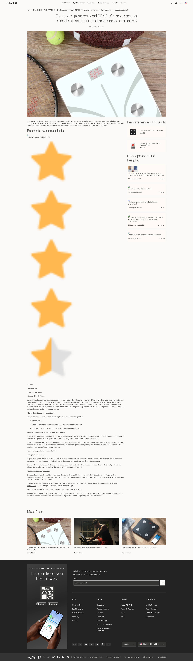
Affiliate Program (151, 605)
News (123, 617)
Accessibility (161, 657)
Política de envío (148, 657)
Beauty (74, 621)
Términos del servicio (131, 657)
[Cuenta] (176, 2)
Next (162, 583)
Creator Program (151, 609)
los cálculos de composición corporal (85, 465)
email (75, 579)
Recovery (75, 617)
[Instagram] (44, 657)
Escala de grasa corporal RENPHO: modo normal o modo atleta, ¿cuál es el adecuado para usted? (92, 10)
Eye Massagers (77, 609)
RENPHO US (81, 657)
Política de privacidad (113, 657)
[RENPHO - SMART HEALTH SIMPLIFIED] (34, 657)
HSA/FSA (100, 613)
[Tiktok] (68, 657)
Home (29, 10)
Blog (122, 613)
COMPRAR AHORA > (34, 392)
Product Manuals (103, 609)
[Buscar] (171, 2)
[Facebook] (58, 657)
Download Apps (102, 621)
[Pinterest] (63, 657)
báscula (41, 121)
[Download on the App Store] (41, 603)
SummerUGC (150, 617)
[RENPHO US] (11, 2)
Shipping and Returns (104, 624)
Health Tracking (77, 613)
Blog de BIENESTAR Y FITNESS (44, 10)
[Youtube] (53, 657)
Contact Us (100, 605)
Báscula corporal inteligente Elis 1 (39, 137)
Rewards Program (127, 609)
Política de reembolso (95, 657)
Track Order (101, 617)
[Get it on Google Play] (53, 603)
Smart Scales (76, 605)
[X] (48, 657)
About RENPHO (126, 605)
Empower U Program (153, 613)
